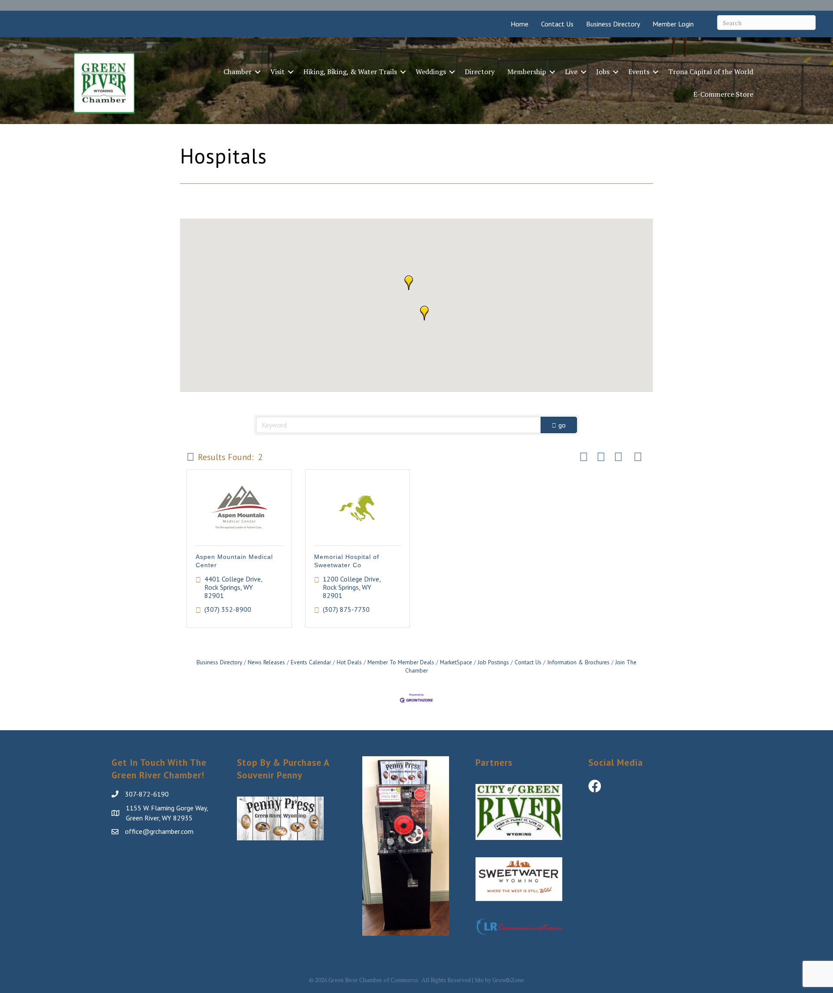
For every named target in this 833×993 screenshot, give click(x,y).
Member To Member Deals (400, 662)
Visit (277, 71)
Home (519, 24)
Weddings (431, 71)
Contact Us (557, 24)
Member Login (673, 24)
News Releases (266, 662)
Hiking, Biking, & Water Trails (350, 71)
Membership (526, 71)
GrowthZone (508, 980)
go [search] (562, 425)
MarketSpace (456, 662)
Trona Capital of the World (710, 71)
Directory (480, 71)
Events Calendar (311, 662)
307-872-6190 (147, 794)
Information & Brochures (578, 662)
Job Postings (493, 662)
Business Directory (613, 24)
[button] (424, 313)
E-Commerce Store (723, 94)
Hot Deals (349, 662)
